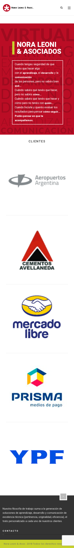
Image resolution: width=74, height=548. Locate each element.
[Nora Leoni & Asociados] (18, 8)
